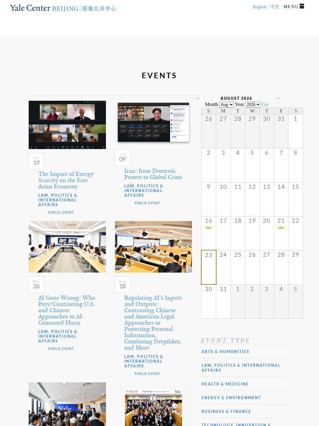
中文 (275, 6)
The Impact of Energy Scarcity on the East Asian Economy (65, 180)
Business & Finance (226, 411)
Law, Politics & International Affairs (58, 200)
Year (239, 104)
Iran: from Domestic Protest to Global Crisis (153, 174)
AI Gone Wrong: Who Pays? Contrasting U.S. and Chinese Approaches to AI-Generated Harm (66, 310)
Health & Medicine (225, 384)
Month (211, 104)
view (209, 227)
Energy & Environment (231, 397)
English (260, 6)
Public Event (61, 212)
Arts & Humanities (226, 351)
